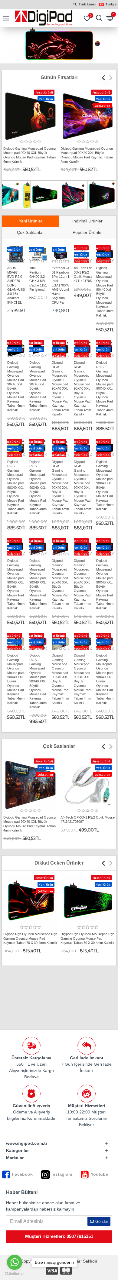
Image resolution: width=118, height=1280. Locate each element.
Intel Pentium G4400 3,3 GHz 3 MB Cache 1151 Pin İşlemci (38, 278)
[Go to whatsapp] (14, 1262)
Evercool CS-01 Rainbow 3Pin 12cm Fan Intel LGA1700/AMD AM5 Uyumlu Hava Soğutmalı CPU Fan (63, 285)
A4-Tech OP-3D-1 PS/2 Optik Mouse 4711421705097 (85, 274)
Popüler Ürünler (88, 232)
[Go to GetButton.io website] (14, 1274)
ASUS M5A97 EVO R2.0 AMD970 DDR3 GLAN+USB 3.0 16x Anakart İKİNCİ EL (16, 285)
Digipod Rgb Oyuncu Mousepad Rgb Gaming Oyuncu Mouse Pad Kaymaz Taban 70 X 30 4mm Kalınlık (30, 938)
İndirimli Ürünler (87, 221)
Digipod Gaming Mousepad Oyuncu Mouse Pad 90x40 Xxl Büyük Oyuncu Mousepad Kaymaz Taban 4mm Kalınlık (104, 291)
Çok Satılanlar (30, 232)
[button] (105, 77)
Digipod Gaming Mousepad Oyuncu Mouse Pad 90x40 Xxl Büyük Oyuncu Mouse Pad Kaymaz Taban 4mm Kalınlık (16, 386)
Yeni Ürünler (30, 221)
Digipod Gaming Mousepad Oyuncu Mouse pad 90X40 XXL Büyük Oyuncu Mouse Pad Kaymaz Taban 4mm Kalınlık (29, 155)
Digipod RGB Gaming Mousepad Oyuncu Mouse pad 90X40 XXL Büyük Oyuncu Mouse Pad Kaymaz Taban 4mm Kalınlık (60, 388)
